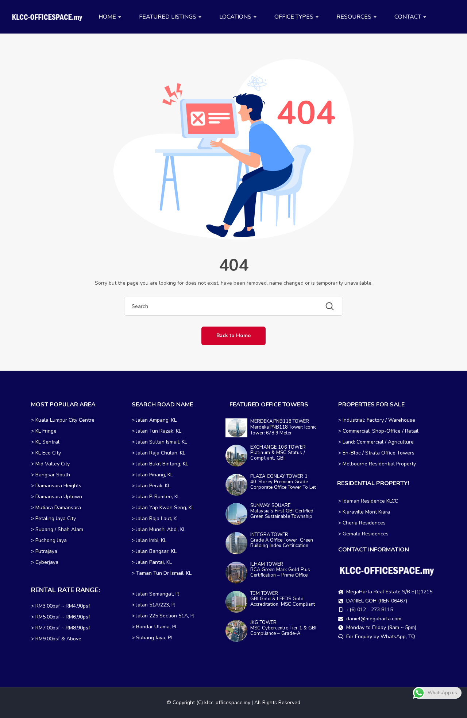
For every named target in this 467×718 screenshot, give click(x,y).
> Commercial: (355, 431)
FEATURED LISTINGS (168, 17)
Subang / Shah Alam (59, 529)
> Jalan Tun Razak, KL (156, 431)
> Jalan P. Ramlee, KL (156, 496)
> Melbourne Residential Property (377, 463)
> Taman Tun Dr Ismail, (158, 573)
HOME (108, 17)
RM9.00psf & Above (58, 638)
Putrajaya (46, 551)
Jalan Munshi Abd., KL (161, 529)
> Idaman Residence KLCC (368, 500)
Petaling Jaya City (55, 518)
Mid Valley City (52, 463)
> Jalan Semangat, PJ (156, 593)
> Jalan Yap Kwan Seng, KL (163, 507)
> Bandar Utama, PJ (154, 626)
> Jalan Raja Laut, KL (155, 518)
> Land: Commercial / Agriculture (376, 441)
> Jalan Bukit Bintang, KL (160, 463)
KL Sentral (47, 441)
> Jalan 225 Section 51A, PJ (163, 615)
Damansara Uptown (58, 496)
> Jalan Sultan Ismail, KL (159, 441)
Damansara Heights (58, 485)
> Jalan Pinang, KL (152, 474)
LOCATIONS (236, 17)
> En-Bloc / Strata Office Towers (376, 452)
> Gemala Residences (363, 533)
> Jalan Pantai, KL (152, 562)
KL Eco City (48, 452)
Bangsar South (52, 474)
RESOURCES (354, 17)
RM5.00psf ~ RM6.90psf (62, 616)
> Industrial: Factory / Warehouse (376, 420)
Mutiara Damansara (58, 507)
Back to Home (233, 335)
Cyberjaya (46, 562)
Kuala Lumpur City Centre (64, 420)
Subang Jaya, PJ (154, 637)
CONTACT (408, 17)
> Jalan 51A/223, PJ (153, 604)
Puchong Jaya (51, 540)
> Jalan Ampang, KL (154, 420)
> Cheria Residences (362, 522)
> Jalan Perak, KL (151, 485)
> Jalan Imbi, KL (149, 540)
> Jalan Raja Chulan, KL (158, 452)
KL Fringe (46, 431)
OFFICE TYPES (294, 17)
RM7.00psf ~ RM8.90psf (62, 627)
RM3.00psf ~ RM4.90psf (62, 605)
